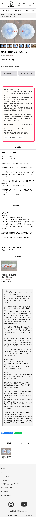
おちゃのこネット (15, 516)
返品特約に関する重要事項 (10, 66)
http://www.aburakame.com (11, 250)
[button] (2, 4)
